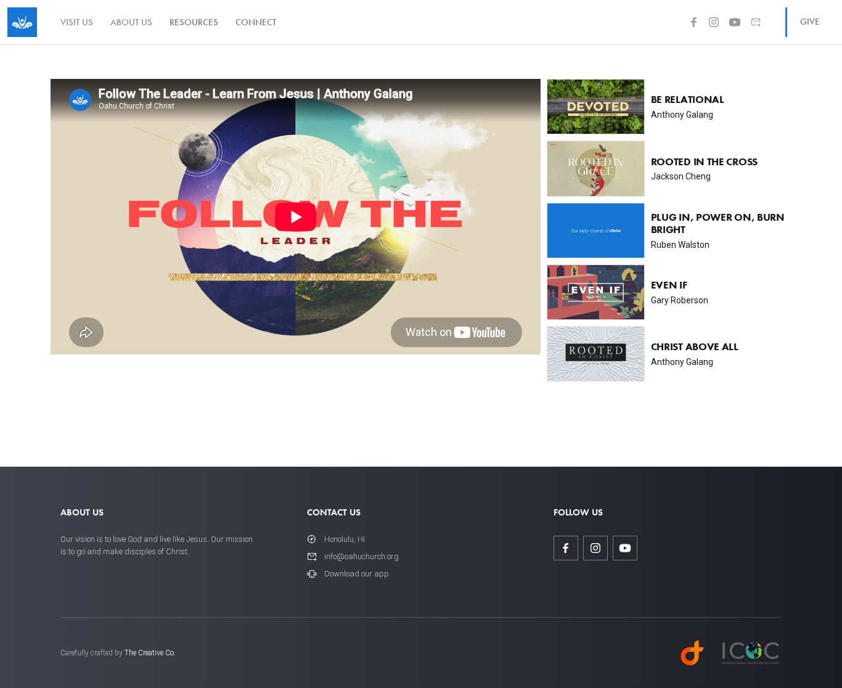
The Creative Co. (150, 653)
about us (131, 22)
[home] (22, 22)
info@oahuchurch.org (361, 556)
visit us (76, 22)
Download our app (356, 573)
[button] (194, 22)
